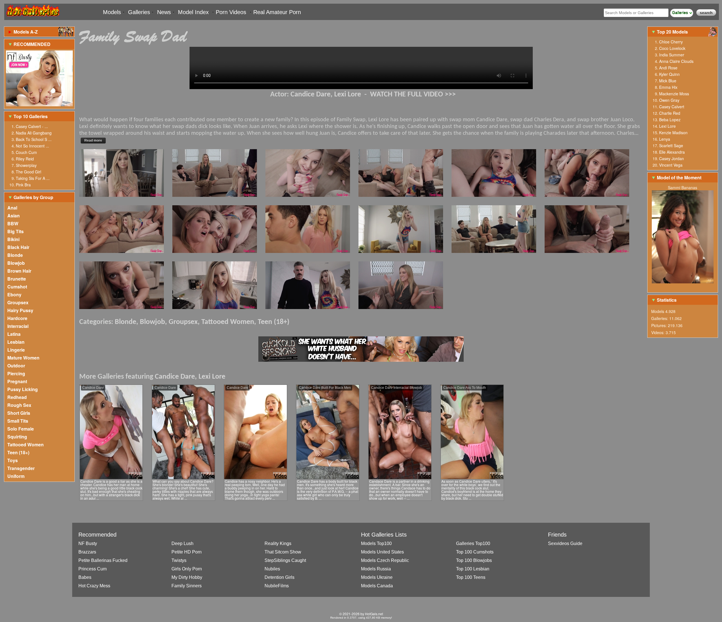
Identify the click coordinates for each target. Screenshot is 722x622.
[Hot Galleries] (32, 17)
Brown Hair (19, 271)
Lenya (664, 139)
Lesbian (16, 342)
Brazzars (87, 552)
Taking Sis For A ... (33, 178)
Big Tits (15, 231)
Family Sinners (186, 585)
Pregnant (17, 381)
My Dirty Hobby (186, 577)
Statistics (667, 300)
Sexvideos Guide (565, 543)
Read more (93, 140)
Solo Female (20, 428)
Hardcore (17, 318)
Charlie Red (669, 113)
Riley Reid (25, 159)
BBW (12, 223)
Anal (12, 207)
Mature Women (23, 357)
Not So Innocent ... (32, 146)
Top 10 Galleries (31, 116)
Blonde (15, 255)
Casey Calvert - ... (32, 126)
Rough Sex (19, 405)
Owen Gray (669, 100)
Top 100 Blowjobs (474, 560)
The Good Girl (28, 172)
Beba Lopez (670, 119)
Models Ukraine (377, 577)
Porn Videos (231, 12)
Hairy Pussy (20, 310)
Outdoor (16, 365)
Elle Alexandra (672, 152)
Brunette (16, 278)
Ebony (14, 294)
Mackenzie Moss (674, 93)
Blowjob (16, 263)
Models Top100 (376, 543)
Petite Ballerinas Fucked (102, 560)
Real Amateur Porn (277, 12)
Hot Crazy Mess (94, 585)
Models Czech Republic (385, 560)
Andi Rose (668, 67)
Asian (13, 215)
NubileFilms (277, 585)
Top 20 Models (673, 31)
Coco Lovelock (672, 48)
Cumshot (17, 286)
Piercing (16, 373)
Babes (84, 577)
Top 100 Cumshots (475, 552)
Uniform (16, 476)
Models (112, 12)
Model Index (193, 12)
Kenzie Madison (673, 132)
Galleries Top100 (473, 543)
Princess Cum (92, 568)
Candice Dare (310, 94)
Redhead (17, 397)
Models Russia (376, 568)
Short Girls (18, 413)
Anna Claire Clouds (676, 61)
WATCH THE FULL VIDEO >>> (413, 94)
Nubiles (272, 568)
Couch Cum (26, 152)
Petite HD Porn (186, 552)
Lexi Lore (347, 94)
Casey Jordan (671, 158)
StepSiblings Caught (285, 560)
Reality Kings (278, 543)
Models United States (382, 552)
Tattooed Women (25, 444)
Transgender (21, 468)
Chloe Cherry (671, 42)
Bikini (13, 239)
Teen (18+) (18, 452)
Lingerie (16, 350)
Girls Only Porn (186, 568)
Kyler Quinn (669, 74)
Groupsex (17, 302)
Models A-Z (26, 31)
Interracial (17, 326)
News (164, 12)
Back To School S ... (34, 139)
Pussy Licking (22, 389)
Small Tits (17, 421)
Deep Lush (182, 543)
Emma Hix (668, 87)
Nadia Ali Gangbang (34, 133)
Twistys (178, 560)
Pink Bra (23, 185)
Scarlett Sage (671, 145)
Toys (12, 460)
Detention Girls (279, 577)
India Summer (671, 55)
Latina (14, 334)
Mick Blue (667, 80)
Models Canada (377, 585)
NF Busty (87, 543)
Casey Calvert (671, 106)
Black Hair (18, 247)
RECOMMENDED (32, 44)
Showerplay (26, 165)
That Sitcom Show (283, 552)
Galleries (139, 12)
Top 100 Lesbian (472, 568)
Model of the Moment (679, 177)
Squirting (17, 436)
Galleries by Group (33, 197)
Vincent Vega (671, 165)
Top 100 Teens (470, 577)
